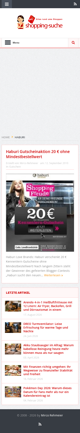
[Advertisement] (40, 93)
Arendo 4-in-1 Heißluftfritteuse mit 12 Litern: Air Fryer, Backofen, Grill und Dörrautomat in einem (47, 306)
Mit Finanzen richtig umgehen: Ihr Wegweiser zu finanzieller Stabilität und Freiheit (48, 370)
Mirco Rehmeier (29, 163)
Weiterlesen (52, 275)
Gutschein (15, 166)
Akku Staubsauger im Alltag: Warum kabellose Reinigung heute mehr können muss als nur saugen (48, 348)
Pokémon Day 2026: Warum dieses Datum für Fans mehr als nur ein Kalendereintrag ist (47, 391)
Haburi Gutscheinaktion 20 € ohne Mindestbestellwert (38, 154)
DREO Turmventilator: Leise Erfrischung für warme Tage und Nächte (45, 327)
